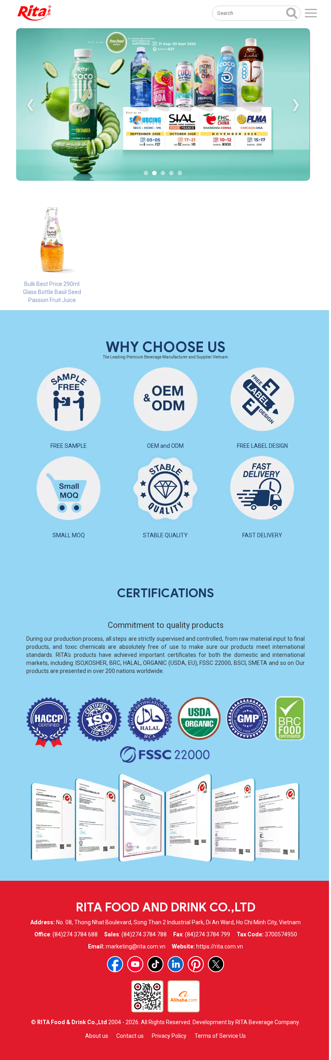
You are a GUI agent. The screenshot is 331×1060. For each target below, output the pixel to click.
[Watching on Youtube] (135, 964)
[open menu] (311, 13)
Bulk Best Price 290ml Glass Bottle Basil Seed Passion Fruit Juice (52, 292)
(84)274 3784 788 (144, 934)
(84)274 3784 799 (207, 934)
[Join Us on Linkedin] (176, 964)
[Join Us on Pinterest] (196, 964)
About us (96, 1036)
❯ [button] (296, 104)
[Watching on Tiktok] (155, 964)
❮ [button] (30, 104)
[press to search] (292, 12)
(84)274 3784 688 (75, 934)
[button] (146, 173)
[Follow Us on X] (216, 964)
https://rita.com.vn (219, 946)
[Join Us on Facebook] (115, 964)
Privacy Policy (169, 1036)
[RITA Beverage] (34, 13)
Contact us (130, 1036)
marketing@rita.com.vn (136, 946)
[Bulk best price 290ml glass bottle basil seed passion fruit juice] (52, 239)
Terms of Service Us (220, 1036)
